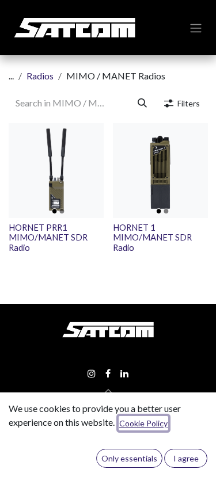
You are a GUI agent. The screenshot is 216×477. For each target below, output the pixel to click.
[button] (108, 391)
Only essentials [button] (129, 458)
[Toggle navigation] (195, 28)
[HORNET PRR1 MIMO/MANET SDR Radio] (56, 170)
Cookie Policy (143, 423)
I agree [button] (186, 458)
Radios (40, 75)
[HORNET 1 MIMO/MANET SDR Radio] (160, 170)
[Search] (142, 103)
